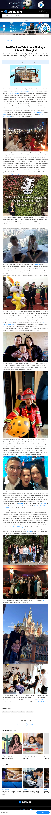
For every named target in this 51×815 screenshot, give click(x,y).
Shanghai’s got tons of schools (29, 91)
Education (13, 40)
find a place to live (37, 112)
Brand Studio (6, 711)
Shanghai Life (29, 711)
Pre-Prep (43, 503)
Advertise (28, 804)
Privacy (33, 804)
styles (17, 93)
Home (3, 40)
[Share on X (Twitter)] (23, 724)
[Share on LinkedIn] (32, 724)
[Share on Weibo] (27, 724)
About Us (18, 804)
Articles (8, 40)
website (26, 702)
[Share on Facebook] (19, 724)
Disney (44, 600)
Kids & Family (21, 711)
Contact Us (23, 804)
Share (43, 812)
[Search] (46, 15)
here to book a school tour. (39, 702)
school (4, 114)
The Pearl (29, 531)
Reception (20, 503)
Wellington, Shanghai (41, 699)
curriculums (12, 93)
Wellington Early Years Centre (17, 506)
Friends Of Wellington (19, 527)
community (37, 264)
